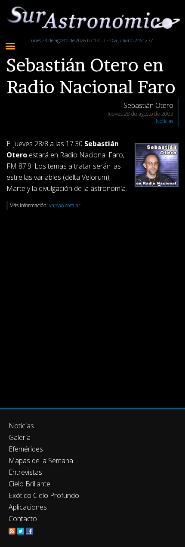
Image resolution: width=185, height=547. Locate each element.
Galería (20, 437)
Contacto (23, 518)
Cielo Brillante (29, 484)
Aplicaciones (28, 507)
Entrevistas (25, 472)
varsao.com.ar (64, 205)
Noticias (164, 121)
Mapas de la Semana (41, 460)
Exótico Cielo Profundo (44, 495)
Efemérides (26, 449)
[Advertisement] (92, 302)
